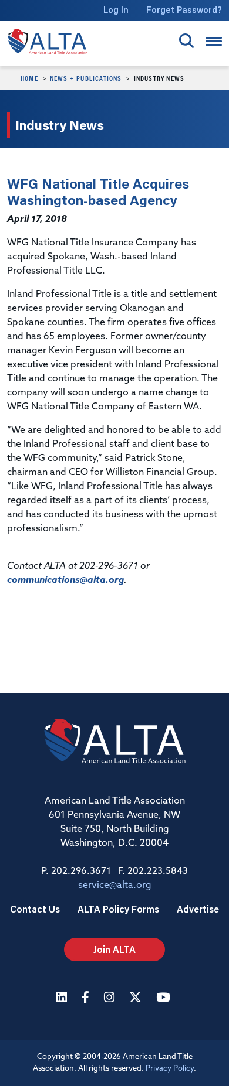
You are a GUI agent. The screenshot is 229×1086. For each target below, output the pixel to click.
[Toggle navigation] (214, 41)
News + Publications (86, 78)
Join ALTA (114, 949)
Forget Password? (184, 9)
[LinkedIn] (63, 998)
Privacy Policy (170, 1069)
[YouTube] (164, 998)
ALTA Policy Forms (118, 909)
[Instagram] (110, 998)
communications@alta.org (65, 580)
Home (29, 78)
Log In (116, 9)
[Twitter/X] (136, 998)
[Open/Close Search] (186, 40)
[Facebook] (87, 998)
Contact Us (35, 909)
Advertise (198, 909)
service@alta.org (114, 885)
